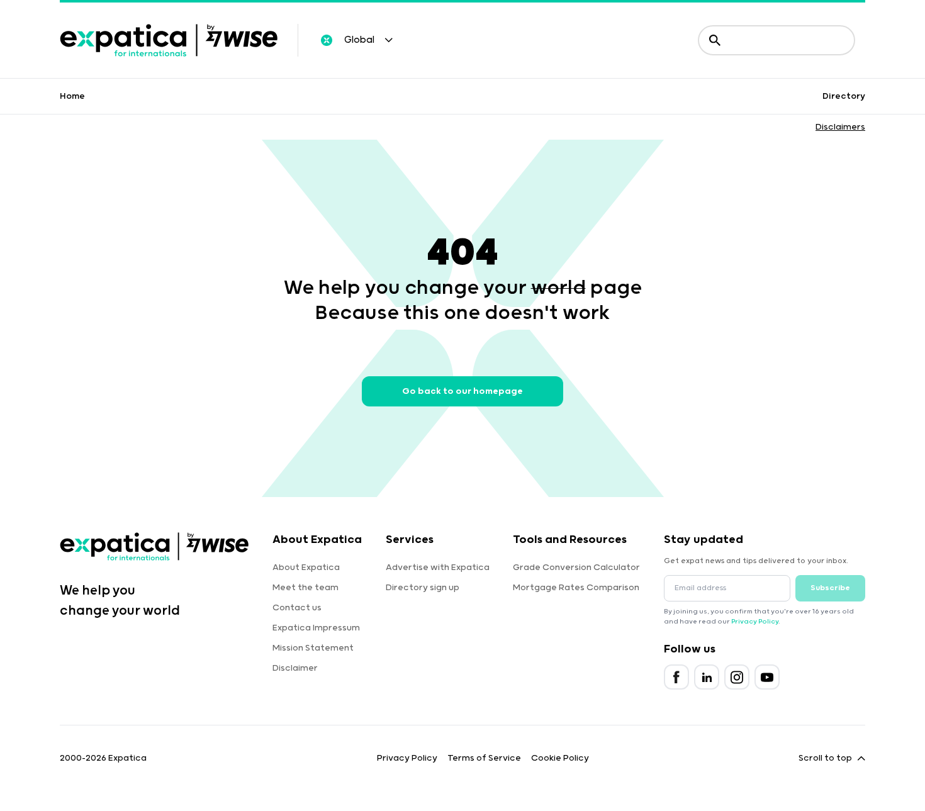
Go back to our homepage (462, 391)
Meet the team (305, 588)
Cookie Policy (560, 758)
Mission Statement (313, 648)
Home (72, 96)
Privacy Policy (754, 621)
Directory (843, 96)
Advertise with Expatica (438, 567)
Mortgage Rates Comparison (576, 588)
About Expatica (306, 567)
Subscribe (830, 588)
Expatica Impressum (316, 628)
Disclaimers (840, 127)
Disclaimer (295, 668)
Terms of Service (484, 758)
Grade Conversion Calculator (576, 567)
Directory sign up (422, 588)
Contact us (297, 608)
